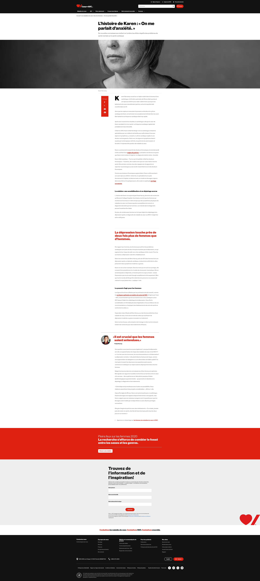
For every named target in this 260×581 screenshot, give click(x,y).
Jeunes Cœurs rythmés (167, 549)
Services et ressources (146, 544)
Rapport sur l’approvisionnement (97, 567)
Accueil (78, 15)
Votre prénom (111, 487)
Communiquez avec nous (82, 541)
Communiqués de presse (124, 545)
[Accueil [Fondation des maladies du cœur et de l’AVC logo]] (86, 5)
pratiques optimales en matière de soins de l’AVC (132, 295)
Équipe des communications (125, 550)
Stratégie (100, 542)
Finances (100, 547)
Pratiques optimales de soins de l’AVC (149, 547)
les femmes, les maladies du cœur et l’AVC (146, 420)
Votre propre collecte (167, 547)
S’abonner (130, 509)
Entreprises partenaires (103, 549)
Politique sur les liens (131, 567)
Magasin (164, 552)
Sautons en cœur (166, 542)
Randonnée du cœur (166, 544)
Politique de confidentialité (133, 516)
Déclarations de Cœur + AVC (125, 548)
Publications (143, 542)
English (168, 559)
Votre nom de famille (113, 494)
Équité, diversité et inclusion (154, 567)
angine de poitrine (133, 152)
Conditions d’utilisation (110, 567)
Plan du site (163, 567)
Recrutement (101, 552)
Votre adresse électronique (114, 501)
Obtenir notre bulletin (105, 451)
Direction (100, 544)
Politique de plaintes (141, 567)
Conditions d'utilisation (145, 516)
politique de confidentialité (132, 514)
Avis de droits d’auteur (121, 567)
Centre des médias (123, 543)
